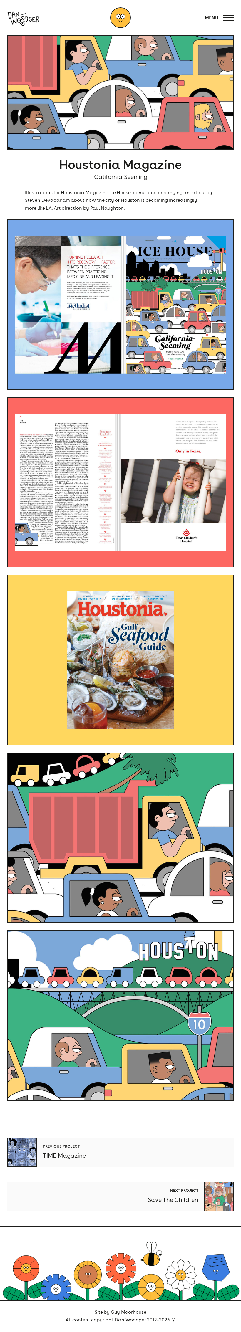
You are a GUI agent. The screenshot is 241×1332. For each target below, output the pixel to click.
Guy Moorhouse (128, 1312)
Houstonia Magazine (84, 192)
